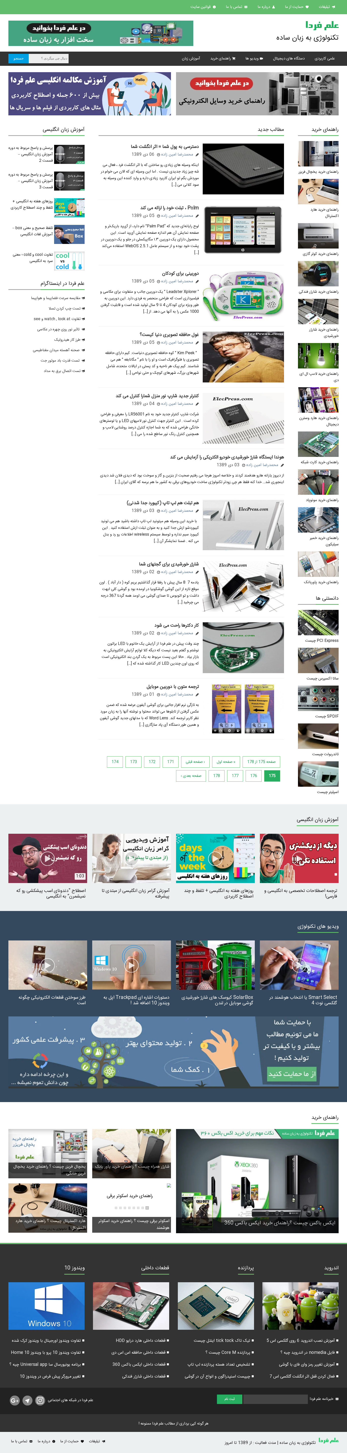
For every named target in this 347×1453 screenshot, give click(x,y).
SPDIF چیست (327, 716)
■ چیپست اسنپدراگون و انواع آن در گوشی (219, 1376)
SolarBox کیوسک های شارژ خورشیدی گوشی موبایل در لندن (217, 1000)
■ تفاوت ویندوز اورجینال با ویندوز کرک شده (48, 1340)
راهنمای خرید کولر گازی (321, 254)
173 (133, 762)
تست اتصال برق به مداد (62, 371)
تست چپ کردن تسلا (65, 308)
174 (115, 762)
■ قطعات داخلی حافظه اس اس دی (140, 1352)
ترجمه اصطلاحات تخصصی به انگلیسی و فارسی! (300, 893)
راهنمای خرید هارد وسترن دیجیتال (319, 421)
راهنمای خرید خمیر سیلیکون (324, 541)
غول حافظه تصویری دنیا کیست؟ (169, 335)
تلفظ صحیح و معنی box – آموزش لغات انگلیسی (32, 231)
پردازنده (246, 1268)
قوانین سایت (201, 7)
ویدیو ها (252, 58)
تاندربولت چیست (325, 754)
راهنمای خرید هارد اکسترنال (324, 213)
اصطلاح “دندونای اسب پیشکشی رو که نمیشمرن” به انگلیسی (51, 893)
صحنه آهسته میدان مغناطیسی (56, 350)
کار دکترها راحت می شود (176, 625)
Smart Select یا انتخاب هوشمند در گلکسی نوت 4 (303, 1000)
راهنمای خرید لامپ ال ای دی (319, 377)
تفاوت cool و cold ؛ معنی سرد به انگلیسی (33, 258)
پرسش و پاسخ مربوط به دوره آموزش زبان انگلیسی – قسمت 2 (30, 154)
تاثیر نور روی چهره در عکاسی (59, 329)
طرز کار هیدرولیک (67, 340)
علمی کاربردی (325, 58)
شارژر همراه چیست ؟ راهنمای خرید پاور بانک (132, 1166)
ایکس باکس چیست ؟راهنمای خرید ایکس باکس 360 (279, 1223)
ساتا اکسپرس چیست (323, 678)
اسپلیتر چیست (328, 792)
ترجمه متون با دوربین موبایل (173, 687)
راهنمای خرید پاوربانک (321, 582)
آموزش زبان (191, 58)
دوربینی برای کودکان (180, 273)
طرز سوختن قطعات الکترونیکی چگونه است (52, 1000)
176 (253, 776)
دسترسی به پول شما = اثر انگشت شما (165, 147)
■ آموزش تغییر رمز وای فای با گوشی (309, 1364)
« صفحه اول (226, 762)
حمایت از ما (294, 7)
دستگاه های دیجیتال (289, 58)
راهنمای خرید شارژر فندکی (319, 292)
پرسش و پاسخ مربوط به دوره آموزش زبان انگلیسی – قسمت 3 (30, 181)
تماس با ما (234, 7)
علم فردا (322, 26)
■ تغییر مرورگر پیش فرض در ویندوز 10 (52, 1376)
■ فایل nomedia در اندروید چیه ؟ (309, 1352)
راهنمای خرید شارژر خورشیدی (324, 333)
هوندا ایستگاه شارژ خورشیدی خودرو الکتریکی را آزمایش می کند (227, 457)
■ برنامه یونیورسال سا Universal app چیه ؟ (47, 1364)
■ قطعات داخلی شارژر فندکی (145, 1376)
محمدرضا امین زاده (177, 154)
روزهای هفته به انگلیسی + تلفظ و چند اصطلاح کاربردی (32, 204)
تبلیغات (325, 7)
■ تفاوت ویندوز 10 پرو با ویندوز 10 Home (48, 1352)
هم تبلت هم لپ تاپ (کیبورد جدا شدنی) (163, 503)
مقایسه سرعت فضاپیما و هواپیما (56, 298)
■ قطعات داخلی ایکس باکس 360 (141, 1364)
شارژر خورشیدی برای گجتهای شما (169, 564)
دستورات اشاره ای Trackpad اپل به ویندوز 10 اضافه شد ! (136, 1000)
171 (170, 762)
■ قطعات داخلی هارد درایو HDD (142, 1340)
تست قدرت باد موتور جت (61, 361)
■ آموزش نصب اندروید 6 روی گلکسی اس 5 (302, 1340)
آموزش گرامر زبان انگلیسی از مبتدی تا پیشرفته (135, 893)
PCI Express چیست (322, 641)
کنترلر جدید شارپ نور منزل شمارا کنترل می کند (157, 396)
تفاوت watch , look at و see (57, 319)
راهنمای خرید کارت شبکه (320, 462)
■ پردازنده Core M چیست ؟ (230, 1352)
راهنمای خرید (220, 58)
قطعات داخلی (155, 1268)
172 (152, 762)
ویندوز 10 (74, 1268)
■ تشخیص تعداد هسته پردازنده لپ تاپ (220, 1364)
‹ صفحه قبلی (195, 762)
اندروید (331, 1268)
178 (216, 776)
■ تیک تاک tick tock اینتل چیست (224, 1340)
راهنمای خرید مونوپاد (322, 500)
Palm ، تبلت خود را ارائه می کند (169, 208)
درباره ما (264, 7)
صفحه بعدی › (191, 776)
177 (235, 776)
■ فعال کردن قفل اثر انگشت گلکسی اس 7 (304, 1376)
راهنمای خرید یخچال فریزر (318, 172)
